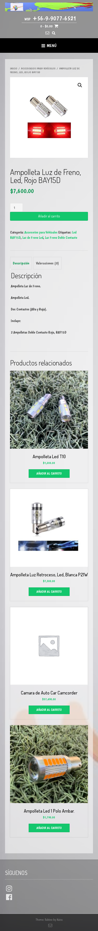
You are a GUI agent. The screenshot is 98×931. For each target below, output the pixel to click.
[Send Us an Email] (47, 33)
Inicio (13, 68)
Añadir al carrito (49, 216)
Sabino (49, 919)
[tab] (21, 263)
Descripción (21, 263)
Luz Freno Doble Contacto (61, 238)
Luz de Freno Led (32, 238)
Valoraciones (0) (47, 263)
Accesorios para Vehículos (38, 68)
